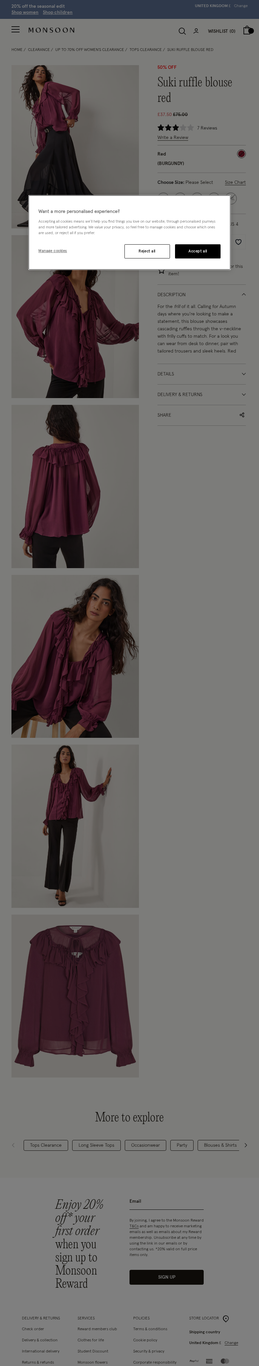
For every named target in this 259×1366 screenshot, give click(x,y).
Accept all (198, 251)
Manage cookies (52, 251)
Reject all (147, 251)
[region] (129, 232)
